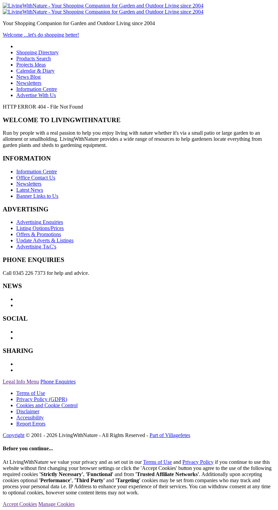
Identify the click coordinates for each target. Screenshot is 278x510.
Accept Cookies (20, 504)
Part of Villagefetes (170, 435)
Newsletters (28, 83)
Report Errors (30, 424)
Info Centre (36, 89)
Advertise (36, 95)
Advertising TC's (36, 246)
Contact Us (35, 178)
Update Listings (45, 240)
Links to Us (37, 196)
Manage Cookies (56, 504)
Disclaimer (27, 411)
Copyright (13, 435)
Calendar (35, 71)
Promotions (38, 234)
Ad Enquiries (39, 222)
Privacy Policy (41, 399)
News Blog (28, 77)
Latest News (29, 190)
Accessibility (30, 417)
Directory (37, 52)
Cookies (47, 405)
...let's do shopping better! (41, 35)
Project (31, 65)
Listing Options (40, 228)
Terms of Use (30, 393)
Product (33, 58)
